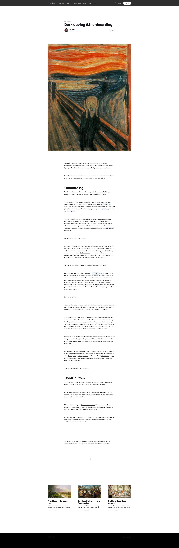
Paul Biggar (72, 29)
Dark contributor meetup (88, 405)
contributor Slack (69, 443)
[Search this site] (116, 3)
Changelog (99, 382)
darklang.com (81, 204)
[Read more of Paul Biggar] (66, 30)
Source (85, 3)
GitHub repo (89, 443)
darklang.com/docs (83, 356)
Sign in (120, 3)
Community (92, 3)
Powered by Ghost (127, 537)
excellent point (84, 392)
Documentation (77, 3)
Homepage (62, 3)
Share (112, 30)
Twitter (107, 443)
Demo (68, 3)
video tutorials (105, 356)
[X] (89, 536)
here (80, 441)
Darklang (49, 537)
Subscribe (127, 3)
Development (67, 21)
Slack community (85, 253)
